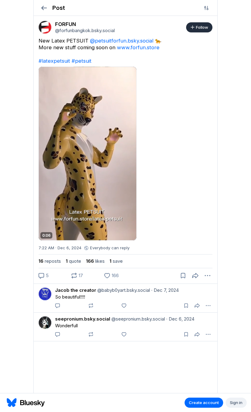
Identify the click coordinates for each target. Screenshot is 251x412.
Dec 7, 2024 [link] (165, 290)
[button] (44, 8)
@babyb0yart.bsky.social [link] (123, 290)
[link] (45, 27)
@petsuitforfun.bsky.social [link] (121, 41)
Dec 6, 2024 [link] (180, 318)
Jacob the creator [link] (75, 290)
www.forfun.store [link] (138, 47)
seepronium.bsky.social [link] (82, 318)
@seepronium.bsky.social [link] (137, 318)
